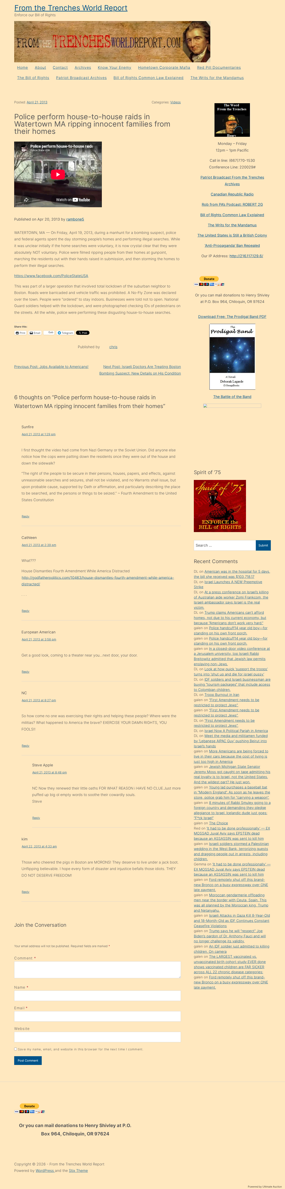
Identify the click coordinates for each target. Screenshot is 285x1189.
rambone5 (75, 219)
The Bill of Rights (33, 77)
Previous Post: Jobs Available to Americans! (51, 366)
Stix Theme (78, 1170)
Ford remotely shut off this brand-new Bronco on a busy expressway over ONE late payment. (231, 885)
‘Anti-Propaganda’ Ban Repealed (232, 245)
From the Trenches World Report (70, 7)
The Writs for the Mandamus (217, 77)
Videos (175, 102)
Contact (60, 67)
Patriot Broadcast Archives (81, 77)
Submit (263, 545)
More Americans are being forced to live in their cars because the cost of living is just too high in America (231, 756)
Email (19, 1008)
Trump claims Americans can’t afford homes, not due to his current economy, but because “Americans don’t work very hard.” (230, 617)
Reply (25, 516)
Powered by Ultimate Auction (265, 1186)
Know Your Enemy (114, 67)
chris (113, 347)
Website (22, 1028)
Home (22, 67)
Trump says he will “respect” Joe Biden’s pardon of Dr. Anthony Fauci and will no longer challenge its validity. (230, 936)
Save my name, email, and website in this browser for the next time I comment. (81, 1049)
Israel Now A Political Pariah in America (236, 731)
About (40, 67)
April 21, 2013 (37, 102)
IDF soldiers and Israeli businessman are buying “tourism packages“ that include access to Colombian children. (232, 684)
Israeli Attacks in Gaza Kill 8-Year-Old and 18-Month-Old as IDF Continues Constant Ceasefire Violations (232, 920)
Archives (83, 67)
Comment (25, 958)
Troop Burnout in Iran (221, 695)
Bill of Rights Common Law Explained (148, 77)
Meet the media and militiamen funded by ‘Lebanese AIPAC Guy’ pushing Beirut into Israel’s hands (231, 741)
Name (19, 987)
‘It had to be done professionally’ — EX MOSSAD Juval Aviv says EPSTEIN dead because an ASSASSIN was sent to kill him (232, 833)
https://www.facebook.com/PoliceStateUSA (51, 276)
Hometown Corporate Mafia (164, 67)
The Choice (218, 823)
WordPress (45, 1170)
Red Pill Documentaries (219, 67)
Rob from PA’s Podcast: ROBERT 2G (232, 204)
